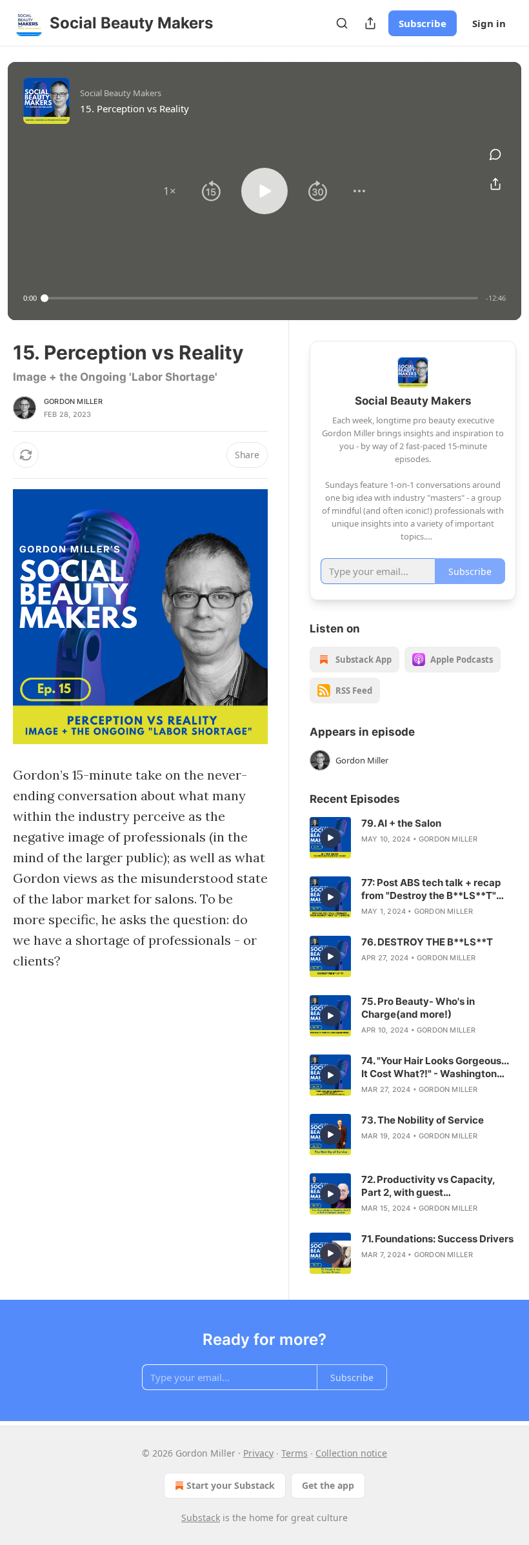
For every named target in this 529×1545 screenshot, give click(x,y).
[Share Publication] (370, 23)
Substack (200, 1517)
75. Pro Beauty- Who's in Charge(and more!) (418, 1007)
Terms (294, 1453)
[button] (169, 191)
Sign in (489, 23)
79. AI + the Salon (401, 823)
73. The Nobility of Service (422, 1120)
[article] (412, 837)
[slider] (261, 298)
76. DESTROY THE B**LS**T (427, 942)
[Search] (342, 23)
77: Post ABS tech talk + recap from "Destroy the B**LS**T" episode (431, 889)
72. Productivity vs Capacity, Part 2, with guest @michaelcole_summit (428, 1186)
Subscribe (422, 23)
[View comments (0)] (495, 154)
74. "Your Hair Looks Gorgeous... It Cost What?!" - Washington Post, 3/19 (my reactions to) (434, 1067)
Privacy (258, 1453)
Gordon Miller (73, 401)
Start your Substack (230, 1485)
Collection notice (351, 1453)
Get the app (328, 1485)
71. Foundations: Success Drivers (437, 1239)
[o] (330, 837)
